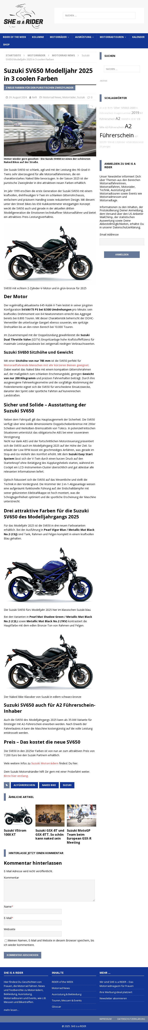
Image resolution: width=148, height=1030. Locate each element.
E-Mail (8, 918)
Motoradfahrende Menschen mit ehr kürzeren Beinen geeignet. (46, 365)
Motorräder (58, 37)
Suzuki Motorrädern (44, 763)
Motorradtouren (112, 37)
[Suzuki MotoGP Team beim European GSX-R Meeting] (81, 816)
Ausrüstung (83, 37)
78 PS (110, 108)
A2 (118, 118)
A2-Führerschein (114, 127)
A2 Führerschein (24, 785)
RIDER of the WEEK (14, 37)
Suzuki (81, 97)
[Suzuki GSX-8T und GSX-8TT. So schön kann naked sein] (50, 816)
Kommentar (11, 877)
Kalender (138, 37)
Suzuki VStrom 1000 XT (15, 832)
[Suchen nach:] (99, 15)
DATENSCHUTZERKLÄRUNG (131, 1018)
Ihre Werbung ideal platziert (116, 992)
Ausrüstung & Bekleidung (66, 994)
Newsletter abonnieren (113, 998)
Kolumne (38, 37)
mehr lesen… (11, 1010)
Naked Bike (49, 785)
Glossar (56, 1006)
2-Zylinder (120, 142)
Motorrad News (52, 97)
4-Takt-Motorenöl (135, 142)
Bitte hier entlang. (16, 776)
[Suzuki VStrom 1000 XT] (18, 816)
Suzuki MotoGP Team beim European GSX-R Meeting (79, 836)
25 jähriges (105, 146)
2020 (132, 107)
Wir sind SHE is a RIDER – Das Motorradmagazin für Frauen (117, 984)
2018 (133, 119)
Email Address (108, 234)
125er (116, 107)
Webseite (9, 929)
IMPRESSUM (105, 1018)
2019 (135, 112)
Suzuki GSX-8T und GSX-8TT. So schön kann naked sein (49, 834)
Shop (6, 44)
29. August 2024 (18, 97)
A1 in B (103, 108)
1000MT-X (125, 119)
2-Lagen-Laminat (122, 113)
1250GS (125, 107)
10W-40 (110, 142)
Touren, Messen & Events (67, 1000)
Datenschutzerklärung (126, 227)
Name (8, 906)
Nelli (34, 97)
